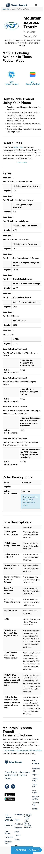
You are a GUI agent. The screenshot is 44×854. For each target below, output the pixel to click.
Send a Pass (17, 147)
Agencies (6, 9)
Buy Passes (22, 850)
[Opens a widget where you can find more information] (34, 850)
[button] (36, 5)
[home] (16, 5)
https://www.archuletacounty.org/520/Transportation (22, 750)
